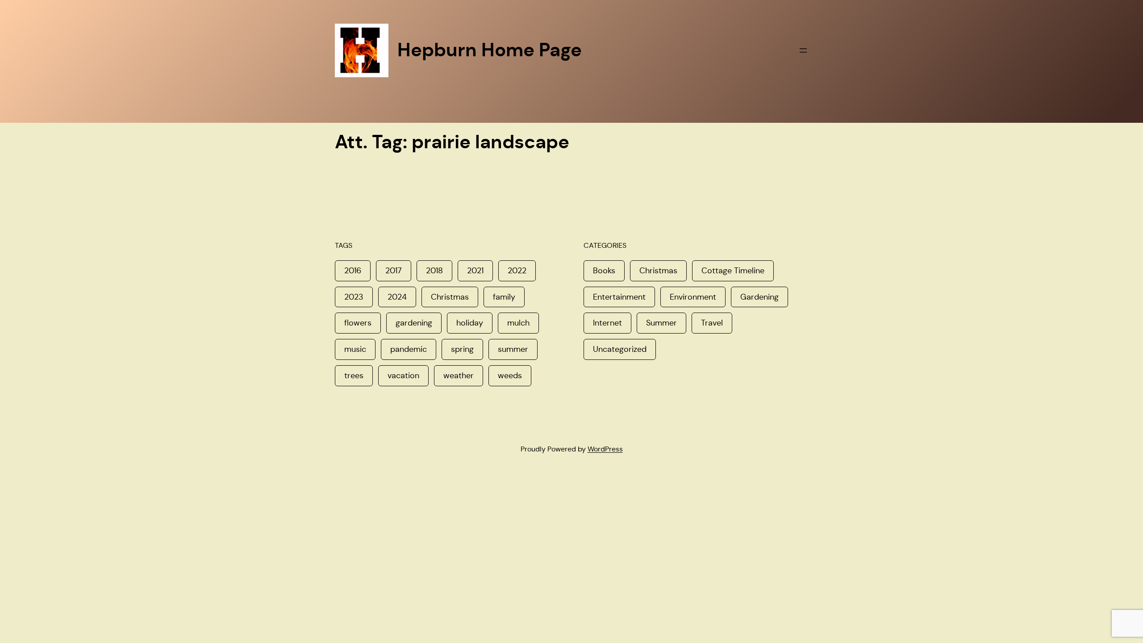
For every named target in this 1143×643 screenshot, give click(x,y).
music (355, 349)
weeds (510, 375)
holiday (469, 323)
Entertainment (619, 297)
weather (458, 375)
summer (513, 349)
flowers (357, 323)
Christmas (450, 297)
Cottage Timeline (732, 271)
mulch (518, 323)
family (504, 297)
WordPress (605, 449)
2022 (517, 271)
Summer (661, 323)
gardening (414, 323)
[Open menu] (803, 50)
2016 (352, 271)
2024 (397, 297)
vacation (403, 375)
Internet (607, 323)
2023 (353, 297)
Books (604, 271)
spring (462, 349)
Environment (693, 297)
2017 (393, 271)
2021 (475, 271)
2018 (434, 271)
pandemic (408, 349)
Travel (712, 323)
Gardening (759, 297)
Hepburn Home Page (489, 50)
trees (353, 375)
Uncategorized (620, 349)
